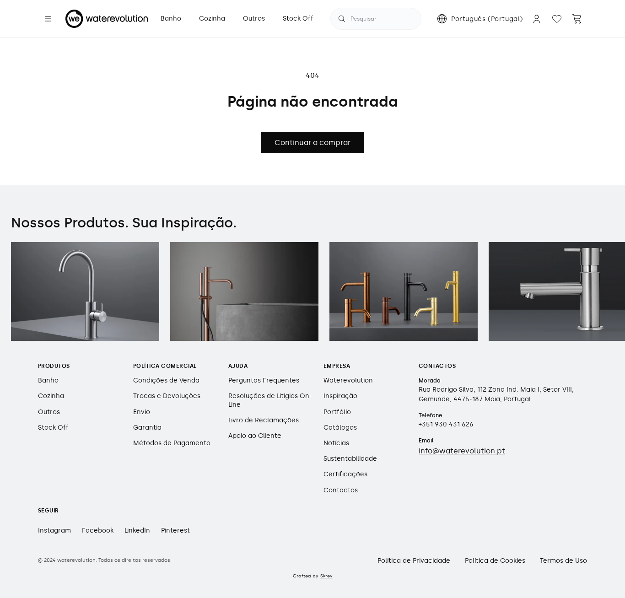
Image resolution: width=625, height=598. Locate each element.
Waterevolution (348, 380)
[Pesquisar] (342, 19)
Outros (49, 412)
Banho (48, 380)
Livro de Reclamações (263, 420)
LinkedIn (137, 530)
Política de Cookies (495, 561)
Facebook (97, 530)
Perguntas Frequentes (263, 380)
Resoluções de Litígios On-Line (270, 400)
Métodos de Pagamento (171, 443)
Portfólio (337, 412)
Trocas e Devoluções (166, 396)
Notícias (336, 443)
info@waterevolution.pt (462, 451)
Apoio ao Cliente (254, 436)
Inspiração (340, 396)
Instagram (54, 530)
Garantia (147, 427)
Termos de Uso (563, 561)
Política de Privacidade (413, 561)
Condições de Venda (166, 380)
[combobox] (375, 19)
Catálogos (340, 427)
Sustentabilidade (350, 459)
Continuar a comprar (312, 142)
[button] (48, 19)
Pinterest (175, 530)
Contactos (340, 490)
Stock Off (53, 427)
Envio (141, 412)
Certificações (345, 474)
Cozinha (51, 396)
